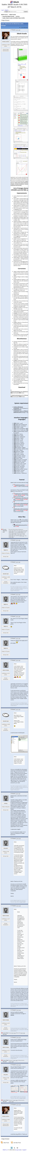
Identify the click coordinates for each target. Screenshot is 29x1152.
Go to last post (24, 27)
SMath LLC (5, 1150)
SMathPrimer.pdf (19, 485)
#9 (11, 793)
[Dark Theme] (14, 1148)
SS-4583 (15, 313)
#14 (11, 1064)
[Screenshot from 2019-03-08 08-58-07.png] (19, 752)
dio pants (6, 848)
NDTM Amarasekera (20, 533)
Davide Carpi (6, 573)
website (12, 1015)
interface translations (19, 184)
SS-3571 (15, 322)
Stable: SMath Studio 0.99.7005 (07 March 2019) (14, 18)
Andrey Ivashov (5, 41)
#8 (11, 709)
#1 (11, 29)
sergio (15, 534)
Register (6, 10)
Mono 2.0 (22, 411)
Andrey (5, 803)
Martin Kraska (6, 670)
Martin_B (16, 530)
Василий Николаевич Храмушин (16, 529)
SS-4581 (15, 360)
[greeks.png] (19, 1092)
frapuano (16, 532)
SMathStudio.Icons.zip (20, 525)
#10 (11, 838)
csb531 (23, 534)
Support (24, 1150)
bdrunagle (25, 530)
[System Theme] (17, 1148)
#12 (11, 1010)
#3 (11, 562)
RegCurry (6, 550)
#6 (11, 638)
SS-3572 (15, 307)
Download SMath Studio (8, 16)
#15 (11, 1104)
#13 (11, 1037)
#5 (11, 616)
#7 (11, 660)
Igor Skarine (16, 535)
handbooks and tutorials (16, 185)
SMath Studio (12, 14)
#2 (11, 540)
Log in (2, 10)
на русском (18, 1150)
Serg (25, 535)
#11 (11, 905)
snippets (12, 184)
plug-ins (12, 182)
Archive (18, 16)
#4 (11, 594)
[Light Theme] (12, 1148)
